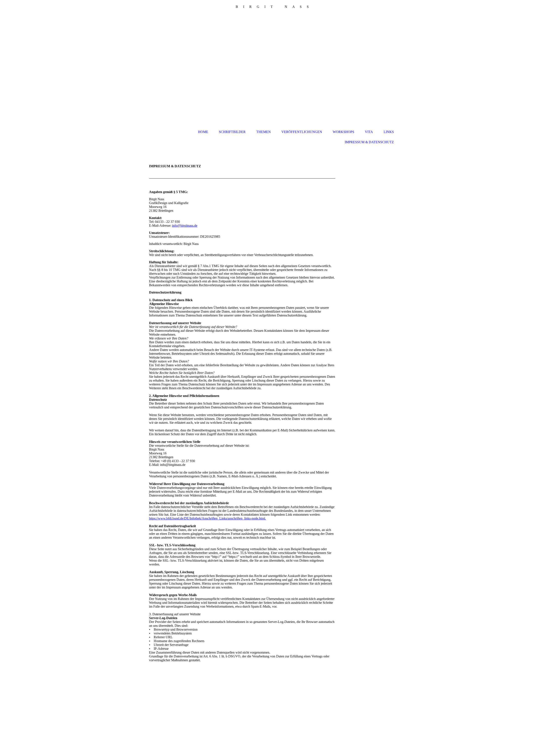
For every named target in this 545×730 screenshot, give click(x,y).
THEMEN (263, 132)
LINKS (389, 132)
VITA (369, 132)
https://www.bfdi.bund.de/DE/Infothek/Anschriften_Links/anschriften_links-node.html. (207, 518)
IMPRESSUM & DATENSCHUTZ (369, 142)
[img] (272, 69)
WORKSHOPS (343, 132)
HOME (203, 132)
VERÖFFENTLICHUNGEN (301, 132)
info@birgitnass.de (184, 225)
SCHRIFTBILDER (232, 132)
